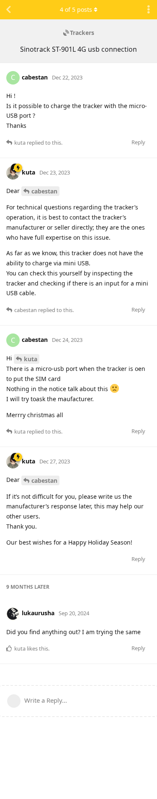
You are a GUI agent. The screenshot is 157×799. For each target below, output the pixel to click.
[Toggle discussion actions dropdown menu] (148, 9)
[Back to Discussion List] (8, 9)
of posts (76, 9)
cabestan (44, 191)
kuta (30, 359)
